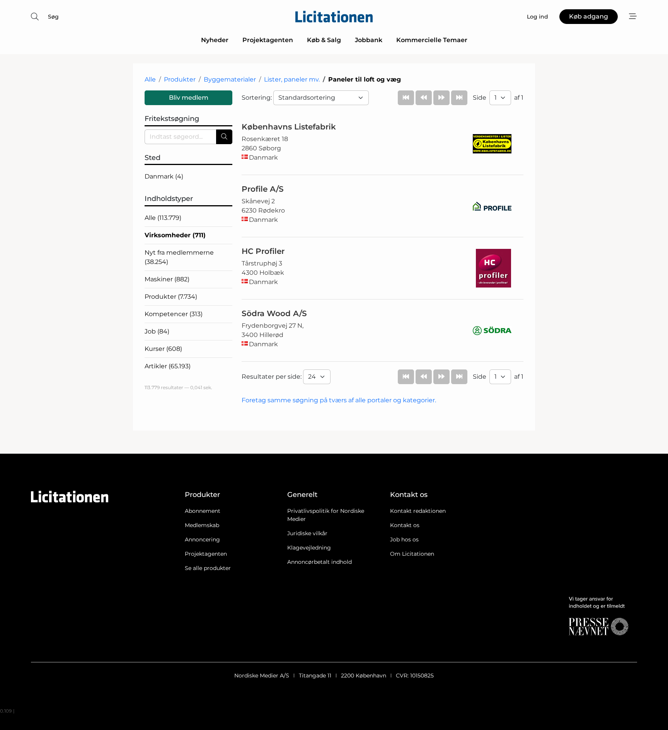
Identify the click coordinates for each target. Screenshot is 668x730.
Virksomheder (175, 235)
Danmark (164, 176)
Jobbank (368, 40)
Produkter (180, 79)
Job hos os (404, 539)
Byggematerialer (230, 79)
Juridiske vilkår (307, 533)
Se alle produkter (208, 568)
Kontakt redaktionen (418, 510)
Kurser (163, 348)
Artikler (168, 366)
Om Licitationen (412, 553)
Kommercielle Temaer (431, 40)
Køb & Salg (324, 40)
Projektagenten (267, 40)
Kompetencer (174, 314)
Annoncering (202, 539)
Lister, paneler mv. (292, 79)
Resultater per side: (272, 376)
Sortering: (257, 97)
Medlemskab (202, 525)
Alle (150, 79)
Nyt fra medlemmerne (179, 257)
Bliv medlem (188, 97)
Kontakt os (404, 525)
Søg (53, 16)
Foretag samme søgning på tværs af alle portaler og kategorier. (339, 400)
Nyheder (214, 40)
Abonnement (202, 510)
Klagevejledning (309, 547)
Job (157, 331)
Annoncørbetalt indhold (319, 561)
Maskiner (167, 279)
